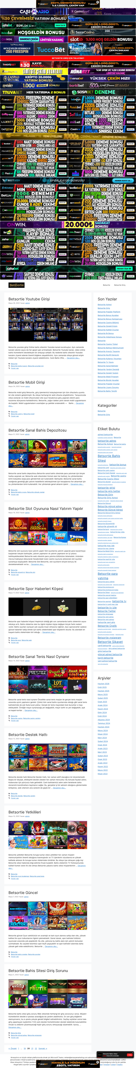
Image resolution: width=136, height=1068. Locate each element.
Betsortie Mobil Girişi (26, 382)
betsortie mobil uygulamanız (105, 554)
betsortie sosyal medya (107, 595)
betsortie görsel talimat (116, 501)
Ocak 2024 (102, 745)
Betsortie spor (16, 640)
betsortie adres (107, 440)
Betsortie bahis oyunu (18, 492)
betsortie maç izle (106, 545)
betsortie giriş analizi (103, 501)
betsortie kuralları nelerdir (105, 540)
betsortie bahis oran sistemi (105, 452)
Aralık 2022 (102, 763)
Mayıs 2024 (103, 730)
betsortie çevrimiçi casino (119, 629)
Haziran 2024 (103, 727)
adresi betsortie (105, 434)
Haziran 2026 (103, 684)
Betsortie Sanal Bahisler (108, 366)
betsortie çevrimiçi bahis (104, 629)
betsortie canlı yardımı (104, 476)
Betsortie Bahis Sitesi (109, 458)
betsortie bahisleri (116, 447)
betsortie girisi (106, 487)
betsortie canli (103, 468)
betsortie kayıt (103, 529)
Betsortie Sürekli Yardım (108, 373)
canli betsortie (104, 645)
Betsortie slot (30, 572)
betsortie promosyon (106, 587)
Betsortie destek (17, 796)
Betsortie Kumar (120, 537)
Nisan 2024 (103, 734)
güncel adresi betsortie (110, 654)
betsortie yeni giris (106, 622)
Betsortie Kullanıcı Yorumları (109, 359)
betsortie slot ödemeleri (117, 592)
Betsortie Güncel (23, 892)
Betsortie (106, 285)
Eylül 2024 (102, 716)
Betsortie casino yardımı (31, 718)
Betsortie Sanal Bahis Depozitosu (37, 430)
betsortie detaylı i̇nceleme (119, 482)
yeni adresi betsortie (107, 661)
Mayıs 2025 (103, 694)
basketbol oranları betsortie (105, 437)
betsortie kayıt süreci (103, 532)
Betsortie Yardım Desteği (108, 369)
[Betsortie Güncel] (16, 285)
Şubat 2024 (103, 741)
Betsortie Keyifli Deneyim (108, 355)
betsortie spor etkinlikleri (107, 598)
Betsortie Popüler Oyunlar (109, 384)
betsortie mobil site (120, 551)
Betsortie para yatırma (108, 576)
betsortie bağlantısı (103, 465)
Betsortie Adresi (105, 305)
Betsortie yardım (29, 796)
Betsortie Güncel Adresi (110, 509)
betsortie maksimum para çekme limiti (108, 543)
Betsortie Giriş (119, 285)
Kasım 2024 (103, 709)
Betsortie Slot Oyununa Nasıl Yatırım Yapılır (45, 508)
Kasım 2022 (103, 767)
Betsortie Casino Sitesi (108, 479)
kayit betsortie (105, 657)
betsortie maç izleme (106, 549)
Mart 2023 (102, 752)
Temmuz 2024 (104, 723)
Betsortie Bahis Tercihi (107, 391)
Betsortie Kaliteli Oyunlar (108, 330)
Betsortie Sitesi (104, 592)
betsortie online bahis (103, 565)
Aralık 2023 (103, 749)
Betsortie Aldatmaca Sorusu (110, 337)
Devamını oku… (73, 358)
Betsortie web (27, 640)
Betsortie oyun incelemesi (20, 876)
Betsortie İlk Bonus (106, 333)
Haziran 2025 (103, 691)
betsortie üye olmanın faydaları (106, 634)
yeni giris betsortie (103, 664)
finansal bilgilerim (102, 648)
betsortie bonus (117, 464)
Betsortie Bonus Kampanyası (110, 319)
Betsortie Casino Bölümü (108, 323)
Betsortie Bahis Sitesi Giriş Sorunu (38, 970)
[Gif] (68, 136)
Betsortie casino (16, 718)
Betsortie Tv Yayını (106, 362)
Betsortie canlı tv (17, 414)
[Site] (34, 99)
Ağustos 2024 (104, 720)
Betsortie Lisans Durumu (108, 387)
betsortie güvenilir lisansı (104, 521)
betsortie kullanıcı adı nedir (105, 537)
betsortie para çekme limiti (105, 584)
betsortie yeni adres (106, 617)
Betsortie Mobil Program (108, 377)
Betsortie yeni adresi (106, 620)
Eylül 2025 (102, 687)
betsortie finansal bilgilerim (105, 484)
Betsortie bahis (120, 444)
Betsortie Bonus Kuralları (108, 315)
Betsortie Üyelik (107, 625)
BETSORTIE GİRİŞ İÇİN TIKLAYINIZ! (68, 58)
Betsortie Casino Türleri (108, 344)
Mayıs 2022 (103, 770)
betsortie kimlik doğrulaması (105, 535)
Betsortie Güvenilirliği (106, 524)
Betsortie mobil (29, 414)
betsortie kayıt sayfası (116, 529)
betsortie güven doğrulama (105, 515)
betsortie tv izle (107, 607)
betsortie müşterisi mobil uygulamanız (108, 556)
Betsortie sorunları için (36, 366)
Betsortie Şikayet (110, 642)
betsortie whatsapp (105, 614)
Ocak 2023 (102, 759)
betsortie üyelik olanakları (105, 632)
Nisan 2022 (103, 774)
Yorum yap (15, 368)
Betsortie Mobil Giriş (106, 551)
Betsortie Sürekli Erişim (107, 326)
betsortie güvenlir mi (107, 526)
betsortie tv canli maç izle (108, 604)
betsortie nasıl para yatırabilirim (106, 562)
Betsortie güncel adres (19, 1035)
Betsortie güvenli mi (18, 572)
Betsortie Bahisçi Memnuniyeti (111, 348)
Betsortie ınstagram (35, 1035)
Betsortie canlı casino (106, 470)
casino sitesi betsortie (118, 646)
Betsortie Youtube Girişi (29, 299)
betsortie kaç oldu (117, 532)
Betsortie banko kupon (19, 366)
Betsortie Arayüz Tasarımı (109, 351)
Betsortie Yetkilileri (24, 812)
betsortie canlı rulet (121, 473)
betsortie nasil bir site (106, 559)
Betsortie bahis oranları (19, 954)
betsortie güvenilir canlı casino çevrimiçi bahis (110, 518)
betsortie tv (119, 601)
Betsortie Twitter (107, 611)
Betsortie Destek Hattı (27, 734)
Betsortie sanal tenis (37, 876)
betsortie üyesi (119, 634)
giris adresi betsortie (116, 648)
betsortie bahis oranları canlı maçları (107, 449)
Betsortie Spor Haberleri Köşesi (35, 588)
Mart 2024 (102, 738)
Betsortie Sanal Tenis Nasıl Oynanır (38, 656)
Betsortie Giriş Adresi (108, 498)
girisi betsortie (104, 651)
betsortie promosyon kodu (108, 590)
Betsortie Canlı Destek (106, 473)
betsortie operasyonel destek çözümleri (108, 567)
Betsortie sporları (34, 954)
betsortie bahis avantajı (104, 447)
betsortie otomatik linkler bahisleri (107, 570)
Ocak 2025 (102, 702)
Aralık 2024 (103, 705)
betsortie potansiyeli (118, 584)
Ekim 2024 (102, 712)
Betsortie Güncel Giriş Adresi (109, 513)
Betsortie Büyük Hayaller (108, 380)
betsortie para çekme (106, 582)
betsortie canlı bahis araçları (118, 468)
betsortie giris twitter (109, 491)
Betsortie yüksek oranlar (36, 492)
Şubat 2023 (103, 756)
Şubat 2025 (103, 698)
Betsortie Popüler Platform (109, 312)
